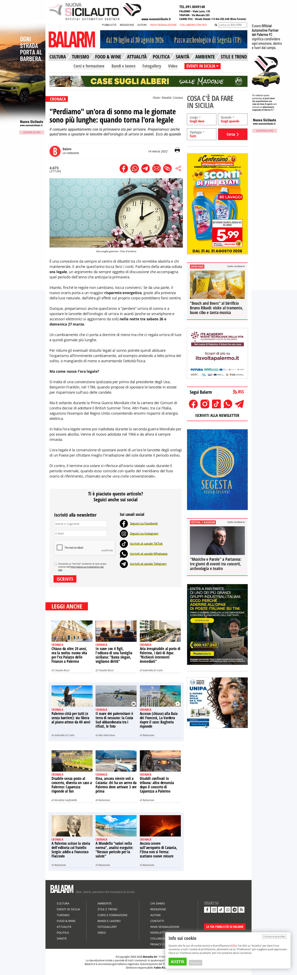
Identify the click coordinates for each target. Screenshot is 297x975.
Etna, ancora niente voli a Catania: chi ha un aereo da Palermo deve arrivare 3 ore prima (116, 785)
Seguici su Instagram (144, 533)
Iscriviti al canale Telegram (148, 564)
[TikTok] (124, 543)
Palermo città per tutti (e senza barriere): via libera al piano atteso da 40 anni (71, 718)
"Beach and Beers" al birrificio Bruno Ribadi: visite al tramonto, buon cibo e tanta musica (216, 307)
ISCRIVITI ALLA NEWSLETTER (217, 415)
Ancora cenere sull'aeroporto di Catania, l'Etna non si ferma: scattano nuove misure (158, 850)
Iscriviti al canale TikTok (146, 543)
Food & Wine (66, 921)
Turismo (63, 915)
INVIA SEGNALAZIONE (163, 25)
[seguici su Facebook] (207, 910)
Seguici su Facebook (144, 523)
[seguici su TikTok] (221, 910)
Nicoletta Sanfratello (65, 800)
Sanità (62, 938)
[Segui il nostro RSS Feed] (241, 910)
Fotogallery (151, 66)
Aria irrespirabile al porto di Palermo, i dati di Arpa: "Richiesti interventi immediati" (160, 655)
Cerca (231, 134)
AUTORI (142, 25)
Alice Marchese (106, 735)
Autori (155, 915)
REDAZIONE (127, 25)
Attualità (166, 97)
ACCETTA (177, 961)
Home (156, 97)
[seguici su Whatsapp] (228, 910)
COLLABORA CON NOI (193, 25)
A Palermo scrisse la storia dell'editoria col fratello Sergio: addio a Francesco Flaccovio (71, 850)
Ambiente (105, 903)
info (233, 945)
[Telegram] (124, 564)
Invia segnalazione (164, 927)
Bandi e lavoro (123, 66)
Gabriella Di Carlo (153, 670)
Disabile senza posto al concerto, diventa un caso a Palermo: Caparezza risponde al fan (72, 785)
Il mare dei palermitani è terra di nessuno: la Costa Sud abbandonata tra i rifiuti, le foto (114, 720)
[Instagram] (124, 533)
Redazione (148, 735)
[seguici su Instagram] (214, 910)
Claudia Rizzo (62, 670)
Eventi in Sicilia (68, 909)
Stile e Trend (107, 909)
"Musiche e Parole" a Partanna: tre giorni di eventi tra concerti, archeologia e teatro (215, 563)
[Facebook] (124, 523)
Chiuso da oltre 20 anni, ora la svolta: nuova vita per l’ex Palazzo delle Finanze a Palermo (69, 655)
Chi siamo (157, 903)
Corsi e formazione (89, 66)
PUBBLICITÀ (109, 25)
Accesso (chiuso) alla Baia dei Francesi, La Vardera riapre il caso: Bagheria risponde (159, 720)
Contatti (157, 921)
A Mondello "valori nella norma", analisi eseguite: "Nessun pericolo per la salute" (114, 850)
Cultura (63, 903)
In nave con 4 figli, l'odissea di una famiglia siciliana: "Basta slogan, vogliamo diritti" (114, 655)
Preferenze (195, 963)
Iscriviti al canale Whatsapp (148, 553)
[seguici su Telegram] (235, 910)
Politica (63, 932)
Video (172, 66)
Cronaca (178, 97)
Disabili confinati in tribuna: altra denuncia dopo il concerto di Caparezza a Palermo (157, 785)
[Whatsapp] (124, 553)
